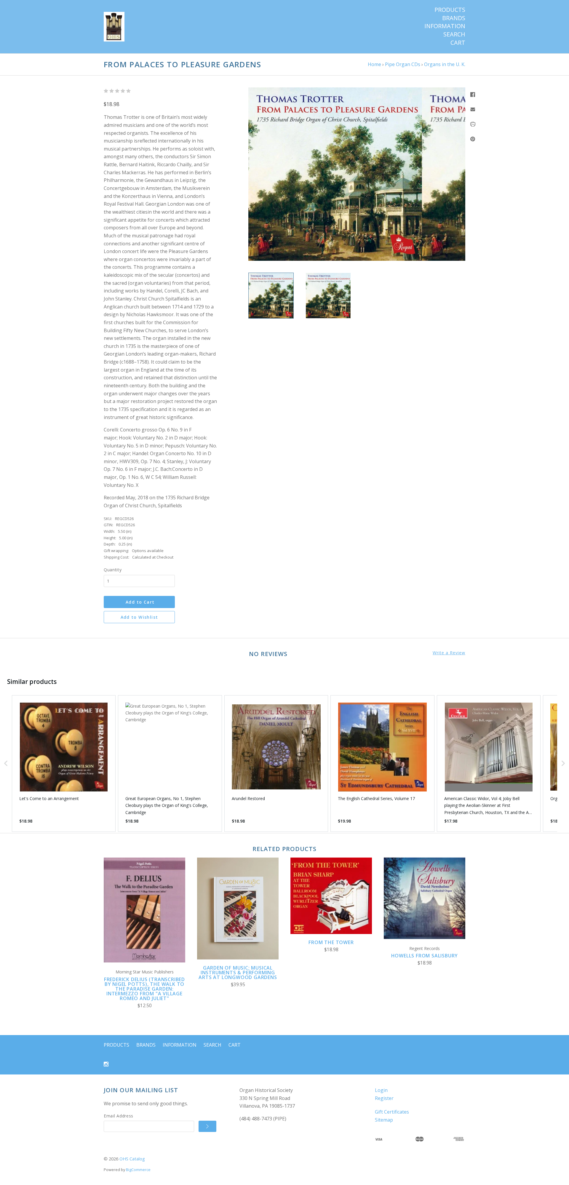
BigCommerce (138, 1169)
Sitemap (384, 1120)
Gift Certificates (392, 1112)
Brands (453, 18)
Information (444, 26)
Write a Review (449, 652)
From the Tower (331, 942)
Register (384, 1098)
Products (449, 10)
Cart (457, 43)
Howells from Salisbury (424, 955)
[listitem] (64, 763)
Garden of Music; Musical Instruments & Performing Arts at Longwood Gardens (238, 973)
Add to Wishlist (139, 617)
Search (454, 34)
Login (381, 1090)
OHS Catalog (132, 1159)
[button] (6, 763)
